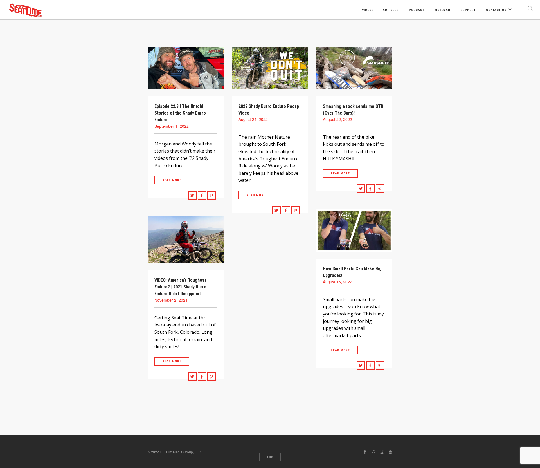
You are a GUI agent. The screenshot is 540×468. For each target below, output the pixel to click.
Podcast (416, 10)
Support (467, 10)
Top (270, 457)
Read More (171, 180)
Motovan (441, 10)
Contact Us (496, 10)
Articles (391, 10)
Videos (367, 10)
